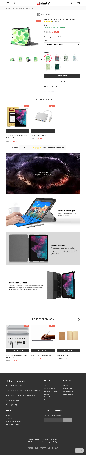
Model (46, 41)
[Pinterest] (16, 405)
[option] (24, 37)
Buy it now (61, 81)
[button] (48, 22)
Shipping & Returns (56, 148)
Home (8, 8)
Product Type (48, 37)
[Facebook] (7, 405)
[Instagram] (12, 405)
